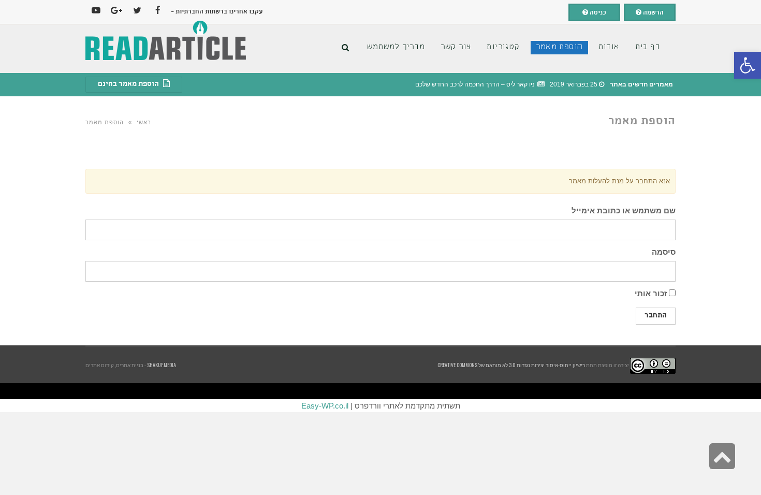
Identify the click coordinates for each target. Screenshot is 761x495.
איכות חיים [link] (710, 392)
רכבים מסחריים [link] (470, 392)
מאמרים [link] (532, 392)
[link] (747, 65)
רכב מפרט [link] (620, 392)
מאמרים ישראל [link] (610, 392)
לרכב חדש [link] (655, 392)
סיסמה (664, 252)
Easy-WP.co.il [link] (324, 405)
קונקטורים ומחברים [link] (385, 392)
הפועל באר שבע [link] (755, 392)
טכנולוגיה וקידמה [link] (645, 392)
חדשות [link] (593, 392)
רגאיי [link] (568, 392)
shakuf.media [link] (161, 365)
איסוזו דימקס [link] (500, 392)
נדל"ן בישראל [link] (439, 392)
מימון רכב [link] (554, 392)
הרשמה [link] (652, 13)
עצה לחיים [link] (545, 392)
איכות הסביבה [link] (584, 392)
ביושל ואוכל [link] (687, 392)
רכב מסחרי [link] (600, 392)
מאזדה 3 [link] (396, 392)
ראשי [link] (144, 122)
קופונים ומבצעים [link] (729, 392)
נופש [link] (526, 392)
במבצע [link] (574, 392)
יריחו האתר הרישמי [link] (427, 392)
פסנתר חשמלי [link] (372, 392)
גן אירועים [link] (519, 392)
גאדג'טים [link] (448, 392)
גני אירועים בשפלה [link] (631, 392)
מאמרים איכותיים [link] (699, 392)
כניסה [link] (597, 13)
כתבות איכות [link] (665, 392)
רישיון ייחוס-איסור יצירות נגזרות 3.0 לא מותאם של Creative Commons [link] (511, 365)
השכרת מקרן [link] (357, 392)
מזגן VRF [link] (491, 392)
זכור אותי (652, 293)
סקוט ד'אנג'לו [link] (405, 392)
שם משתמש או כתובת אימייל (624, 210)
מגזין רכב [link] (719, 392)
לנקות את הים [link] (481, 392)
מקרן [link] (364, 392)
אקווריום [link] (562, 392)
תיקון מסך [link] (415, 392)
